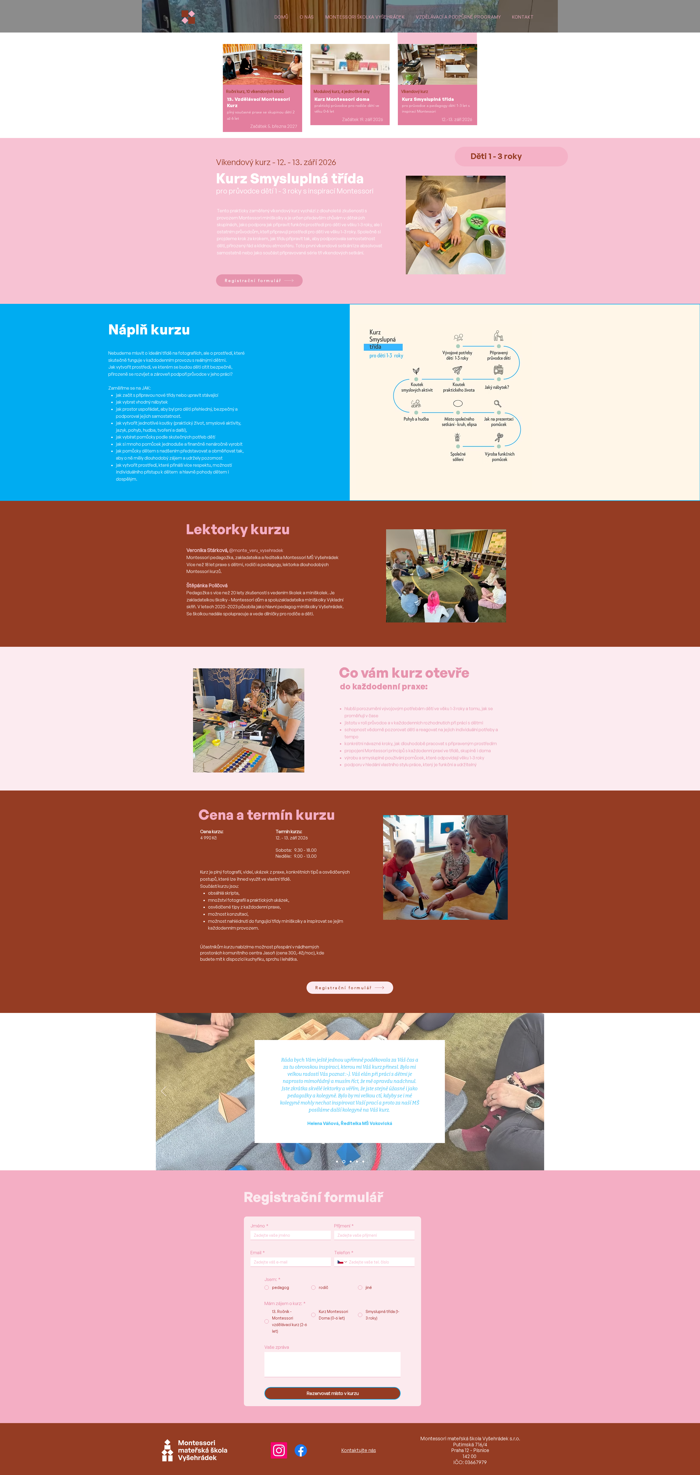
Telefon (344, 1252)
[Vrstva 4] (357, 1161)
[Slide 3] (351, 1161)
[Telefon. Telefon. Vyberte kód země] (342, 1262)
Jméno (259, 1226)
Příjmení (344, 1226)
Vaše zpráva (276, 1347)
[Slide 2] (343, 1161)
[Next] (536, 1091)
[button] (523, 17)
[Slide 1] (337, 1161)
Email (257, 1252)
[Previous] (163, 1091)
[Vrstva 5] (363, 1161)
